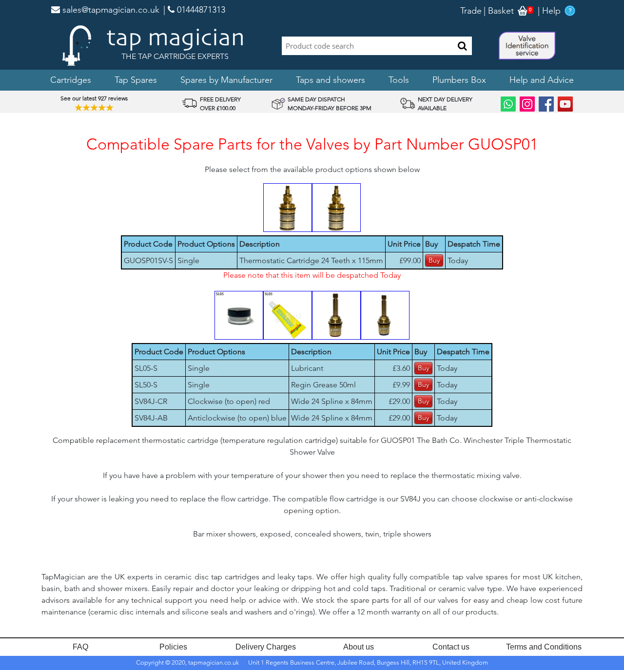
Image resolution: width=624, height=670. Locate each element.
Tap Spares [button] (136, 80)
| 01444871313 (194, 9)
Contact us (450, 647)
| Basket (499, 10)
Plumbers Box (459, 80)
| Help (549, 10)
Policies (173, 647)
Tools (399, 80)
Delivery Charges (265, 647)
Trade (471, 10)
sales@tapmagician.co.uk (109, 9)
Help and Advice (541, 80)
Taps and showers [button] (330, 80)
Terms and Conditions (544, 647)
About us (358, 647)
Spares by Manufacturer (226, 80)
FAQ (80, 647)
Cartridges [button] (70, 80)
